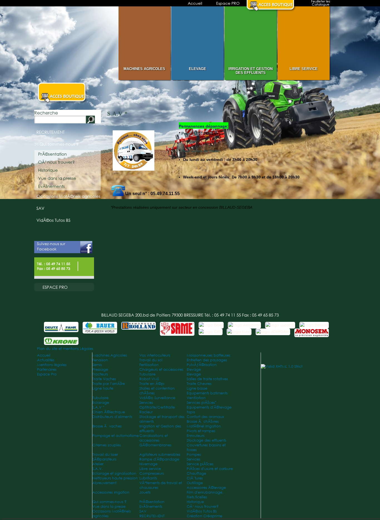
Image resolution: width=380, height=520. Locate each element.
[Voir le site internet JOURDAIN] (273, 331)
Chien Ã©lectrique (108, 412)
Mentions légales (51, 364)
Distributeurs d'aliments (112, 416)
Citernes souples (106, 445)
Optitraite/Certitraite (157, 407)
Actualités (45, 360)
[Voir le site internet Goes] (211, 325)
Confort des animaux (205, 416)
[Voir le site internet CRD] (210, 331)
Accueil (195, 3)
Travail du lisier (105, 454)
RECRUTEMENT (50, 132)
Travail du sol (150, 360)
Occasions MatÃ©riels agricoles (68, 196)
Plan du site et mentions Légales (65, 348)
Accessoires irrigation (110, 492)
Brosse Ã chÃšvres (203, 421)
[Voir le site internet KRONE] (61, 341)
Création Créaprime (204, 516)
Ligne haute (102, 388)
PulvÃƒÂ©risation (202, 364)
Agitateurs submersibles (159, 454)
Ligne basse (197, 388)
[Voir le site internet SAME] (177, 332)
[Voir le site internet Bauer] (100, 330)
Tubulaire (147, 374)
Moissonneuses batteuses (208, 355)
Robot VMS (149, 379)
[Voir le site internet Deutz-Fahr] (61, 328)
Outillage (195, 483)
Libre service (304, 69)
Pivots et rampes (201, 431)
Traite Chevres (199, 383)
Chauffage (196, 473)
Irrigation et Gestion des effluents (250, 71)
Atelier (97, 464)
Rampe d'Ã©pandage (159, 459)
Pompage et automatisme (115, 435)
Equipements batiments (207, 393)
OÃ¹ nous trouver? (56, 162)
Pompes (194, 454)
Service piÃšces (200, 464)
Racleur (146, 412)
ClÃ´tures (195, 478)
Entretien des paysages (207, 360)
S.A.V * (98, 407)
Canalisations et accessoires (153, 438)
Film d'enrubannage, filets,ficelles (205, 494)
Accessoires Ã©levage (206, 487)
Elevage (197, 69)
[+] (37, 144)
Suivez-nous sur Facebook (51, 246)
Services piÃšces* (201, 402)
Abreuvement (104, 483)
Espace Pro (47, 374)
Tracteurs (100, 374)
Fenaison (100, 360)
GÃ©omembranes (155, 445)
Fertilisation (149, 364)
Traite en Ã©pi (151, 383)
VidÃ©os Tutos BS (53, 220)
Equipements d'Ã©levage (209, 407)
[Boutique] (271, 10)
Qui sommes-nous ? (59, 144)
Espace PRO (228, 3)
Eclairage (100, 402)
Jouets (144, 492)
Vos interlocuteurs (154, 355)
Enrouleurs (195, 435)
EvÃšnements (51, 186)
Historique (48, 170)
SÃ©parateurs (104, 459)
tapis (191, 412)
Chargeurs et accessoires (161, 369)
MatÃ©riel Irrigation (204, 426)
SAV (40, 208)
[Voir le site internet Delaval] (314, 325)
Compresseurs (151, 473)
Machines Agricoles (144, 69)
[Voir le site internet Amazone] (244, 325)
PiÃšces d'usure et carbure (210, 468)
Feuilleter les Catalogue (320, 3)
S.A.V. (97, 468)
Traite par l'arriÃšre (108, 383)
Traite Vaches (104, 379)
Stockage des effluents (206, 440)
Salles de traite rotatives (207, 379)
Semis (97, 364)
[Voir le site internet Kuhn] (239, 331)
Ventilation (196, 397)
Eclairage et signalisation (114, 473)
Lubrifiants (148, 478)
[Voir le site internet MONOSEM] (311, 333)
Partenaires (46, 369)
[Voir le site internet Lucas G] (280, 325)
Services (146, 402)
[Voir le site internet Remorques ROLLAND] (138, 326)
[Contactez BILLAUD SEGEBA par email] (85, 269)
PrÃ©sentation (52, 154)
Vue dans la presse (57, 178)
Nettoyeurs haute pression (115, 478)
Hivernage (148, 464)
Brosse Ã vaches (107, 426)
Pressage (100, 369)
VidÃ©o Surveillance (157, 397)
